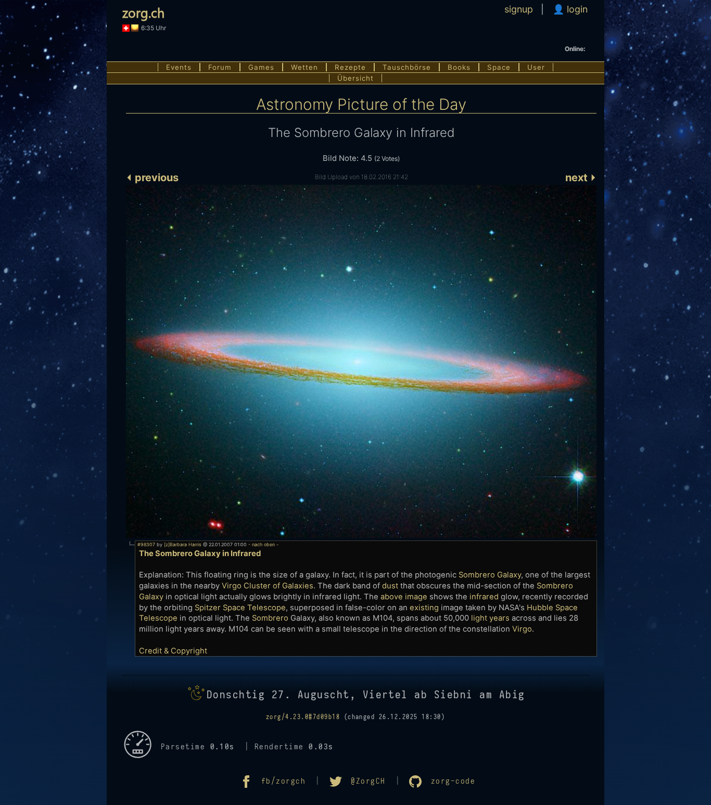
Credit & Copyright (173, 651)
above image (403, 596)
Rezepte (350, 67)
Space (499, 67)
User (536, 67)
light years (490, 618)
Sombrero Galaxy (490, 575)
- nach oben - (262, 544)
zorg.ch (143, 12)
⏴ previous (152, 177)
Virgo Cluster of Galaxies (267, 585)
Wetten (304, 67)
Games (261, 67)
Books (459, 67)
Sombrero (270, 618)
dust (390, 585)
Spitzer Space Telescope (240, 607)
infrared (484, 596)
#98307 (146, 544)
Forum (220, 67)
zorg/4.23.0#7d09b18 (303, 717)
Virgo (522, 629)
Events (179, 67)
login (576, 9)
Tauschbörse (407, 67)
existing (424, 607)
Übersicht (355, 78)
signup (518, 9)
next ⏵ (580, 177)
